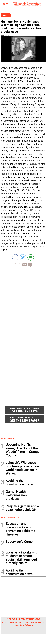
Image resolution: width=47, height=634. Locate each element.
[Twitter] (23, 257)
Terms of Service (25, 622)
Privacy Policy (38, 622)
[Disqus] (23, 302)
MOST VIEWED (7, 438)
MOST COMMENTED (10, 517)
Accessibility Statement (23, 625)
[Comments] (30, 257)
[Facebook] (15, 257)
